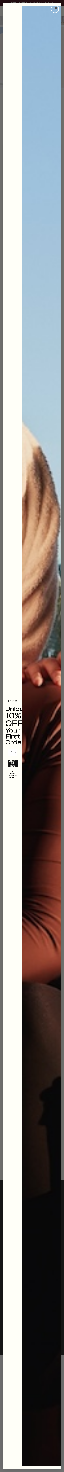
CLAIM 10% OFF (13, 763)
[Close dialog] (55, 9)
